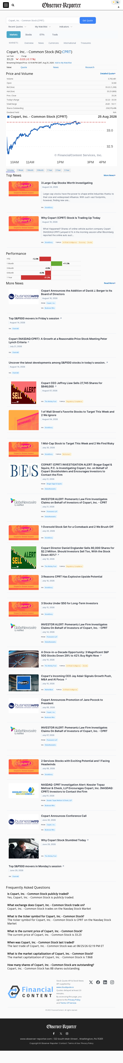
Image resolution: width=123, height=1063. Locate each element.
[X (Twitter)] (91, 992)
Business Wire (50, 308)
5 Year (66, 170)
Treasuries (86, 43)
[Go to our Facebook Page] (54, 1033)
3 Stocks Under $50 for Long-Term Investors (69, 603)
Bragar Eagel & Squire (54, 484)
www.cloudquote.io (65, 987)
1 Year (49, 170)
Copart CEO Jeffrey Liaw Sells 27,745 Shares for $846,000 (71, 384)
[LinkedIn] (105, 992)
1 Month (30, 170)
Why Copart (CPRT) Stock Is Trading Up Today (70, 217)
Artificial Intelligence (70, 242)
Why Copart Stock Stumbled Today (65, 840)
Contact (63, 1043)
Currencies (54, 43)
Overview (28, 43)
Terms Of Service (68, 1003)
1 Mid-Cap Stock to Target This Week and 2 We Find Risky (77, 443)
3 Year (58, 170)
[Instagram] (112, 992)
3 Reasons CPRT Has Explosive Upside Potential (71, 576)
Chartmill (15, 328)
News (41, 43)
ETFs (42, 34)
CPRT (66, 51)
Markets (14, 34)
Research (89, 67)
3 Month (40, 170)
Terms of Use (74, 1043)
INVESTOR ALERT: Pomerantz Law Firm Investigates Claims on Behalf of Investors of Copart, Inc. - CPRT (74, 500)
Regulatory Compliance (74, 401)
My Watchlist (41, 26)
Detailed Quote (107, 73)
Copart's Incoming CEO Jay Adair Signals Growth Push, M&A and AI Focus (76, 677)
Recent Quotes (15, 26)
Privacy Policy (74, 999)
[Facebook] (98, 992)
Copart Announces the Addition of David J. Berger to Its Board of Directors (76, 292)
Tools (55, 34)
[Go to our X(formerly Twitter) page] (60, 1033)
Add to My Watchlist (63, 62)
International (70, 43)
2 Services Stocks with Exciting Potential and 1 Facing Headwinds (75, 762)
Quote (24, 67)
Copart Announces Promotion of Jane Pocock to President (72, 701)
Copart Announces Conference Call (64, 815)
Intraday (10, 170)
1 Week (20, 170)
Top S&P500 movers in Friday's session (35, 318)
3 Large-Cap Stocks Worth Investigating (67, 182)
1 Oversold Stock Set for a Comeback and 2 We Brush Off (77, 526)
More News (109, 175)
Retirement (66, 454)
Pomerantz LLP (52, 511)
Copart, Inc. (51, 303)
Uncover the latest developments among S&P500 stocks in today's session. (58, 362)
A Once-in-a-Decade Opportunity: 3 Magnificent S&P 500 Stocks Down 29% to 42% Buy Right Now (75, 654)
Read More (109, 283)
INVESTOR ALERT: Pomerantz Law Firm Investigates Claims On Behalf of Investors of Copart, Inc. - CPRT (74, 626)
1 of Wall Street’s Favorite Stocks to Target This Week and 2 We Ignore (77, 413)
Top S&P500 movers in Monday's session (36, 866)
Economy (82, 242)
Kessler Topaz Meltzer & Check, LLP (59, 800)
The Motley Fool (50, 401)
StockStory (48, 207)
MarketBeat (49, 689)
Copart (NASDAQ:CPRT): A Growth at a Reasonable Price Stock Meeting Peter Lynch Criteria (58, 340)
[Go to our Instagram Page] (67, 1033)
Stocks (28, 34)
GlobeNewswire (50, 489)
